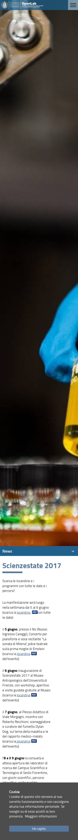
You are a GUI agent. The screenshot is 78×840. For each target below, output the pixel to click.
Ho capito (39, 828)
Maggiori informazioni (41, 816)
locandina (24, 612)
